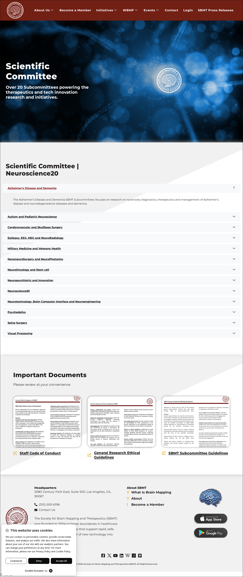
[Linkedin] (121, 555)
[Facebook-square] (103, 555)
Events (149, 10)
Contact (171, 10)
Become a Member (75, 10)
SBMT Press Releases (216, 10)
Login (188, 10)
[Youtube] (115, 555)
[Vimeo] (139, 555)
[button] (121, 188)
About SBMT (136, 488)
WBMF (128, 10)
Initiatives (104, 10)
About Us (42, 10)
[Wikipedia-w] (127, 555)
